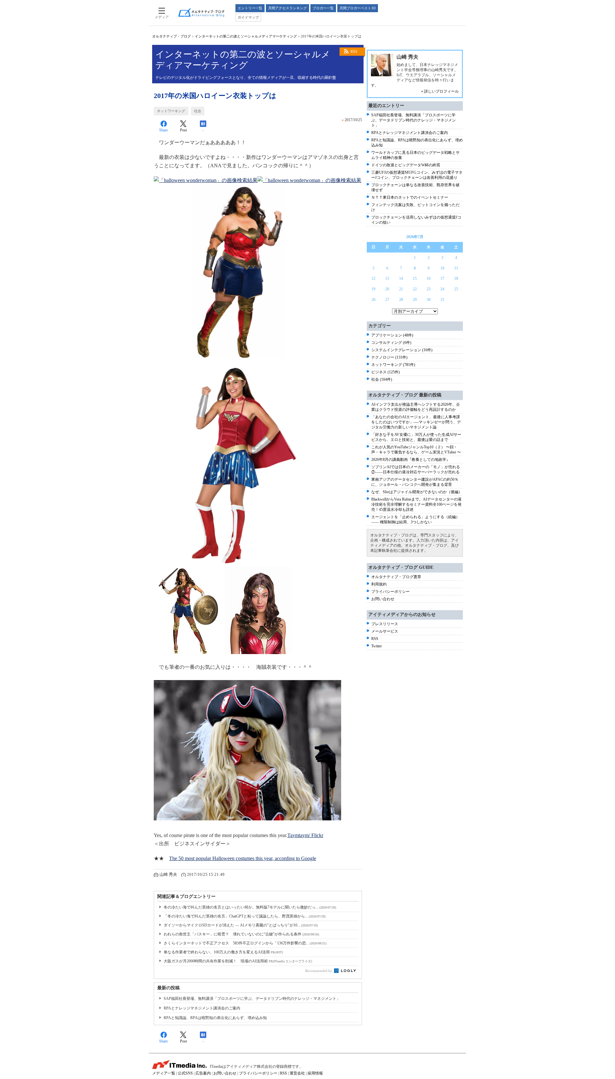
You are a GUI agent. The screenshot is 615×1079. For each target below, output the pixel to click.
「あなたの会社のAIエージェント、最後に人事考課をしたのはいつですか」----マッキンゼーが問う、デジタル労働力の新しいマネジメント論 (416, 422)
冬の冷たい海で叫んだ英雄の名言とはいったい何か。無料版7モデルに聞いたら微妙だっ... (250, 907)
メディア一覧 (163, 1073)
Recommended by (319, 971)
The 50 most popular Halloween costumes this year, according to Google (242, 858)
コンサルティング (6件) (391, 342)
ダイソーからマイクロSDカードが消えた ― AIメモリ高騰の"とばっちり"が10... (241, 925)
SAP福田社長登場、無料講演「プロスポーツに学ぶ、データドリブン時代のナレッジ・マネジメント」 (252, 998)
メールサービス (384, 631)
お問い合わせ (382, 599)
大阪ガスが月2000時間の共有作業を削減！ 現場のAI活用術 (238, 961)
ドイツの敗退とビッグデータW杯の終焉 (405, 165)
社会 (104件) (381, 379)
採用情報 (315, 1073)
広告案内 (203, 1073)
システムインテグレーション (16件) (401, 350)
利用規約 (379, 584)
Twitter (376, 646)
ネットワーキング (171, 111)
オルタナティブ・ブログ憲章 (396, 577)
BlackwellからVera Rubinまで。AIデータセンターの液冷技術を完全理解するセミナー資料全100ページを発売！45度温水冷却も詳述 (416, 504)
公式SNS (185, 1073)
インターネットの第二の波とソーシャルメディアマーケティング (246, 36)
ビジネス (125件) (385, 372)
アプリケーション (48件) (392, 335)
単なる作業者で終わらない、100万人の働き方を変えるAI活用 (223, 952)
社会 (197, 111)
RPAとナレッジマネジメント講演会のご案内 (202, 1008)
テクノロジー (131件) (389, 357)
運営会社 (297, 1073)
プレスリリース (384, 624)
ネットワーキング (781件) (393, 364)
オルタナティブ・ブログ (171, 36)
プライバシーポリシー (390, 591)
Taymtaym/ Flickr (305, 835)
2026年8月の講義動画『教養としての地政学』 (410, 459)
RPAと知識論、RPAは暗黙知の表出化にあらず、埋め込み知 (215, 1018)
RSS (353, 51)
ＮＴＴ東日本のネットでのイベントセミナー (409, 197)
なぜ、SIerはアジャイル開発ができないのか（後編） (416, 492)
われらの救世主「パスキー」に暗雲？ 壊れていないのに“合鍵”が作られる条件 (241, 934)
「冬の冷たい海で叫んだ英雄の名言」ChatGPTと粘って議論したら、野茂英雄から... (244, 916)
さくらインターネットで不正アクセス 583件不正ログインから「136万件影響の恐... (245, 943)
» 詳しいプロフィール (440, 91)
